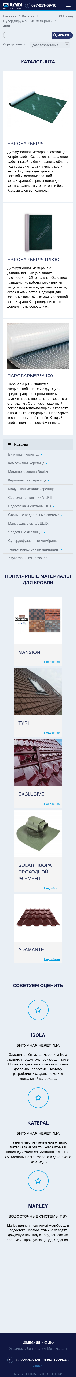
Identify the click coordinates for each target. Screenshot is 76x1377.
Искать (64, 35)
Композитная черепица (26, 462)
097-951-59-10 (43, 5)
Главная (9, 16)
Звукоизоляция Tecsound (28, 557)
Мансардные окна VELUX (28, 523)
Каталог (28, 16)
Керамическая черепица (27, 480)
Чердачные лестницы (25, 531)
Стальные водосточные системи (33, 514)
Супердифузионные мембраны (27, 21)
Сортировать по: (15, 44)
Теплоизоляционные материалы (33, 549)
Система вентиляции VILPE (30, 497)
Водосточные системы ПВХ (30, 506)
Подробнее (52, 661)
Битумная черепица (23, 454)
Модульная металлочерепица (31, 488)
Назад (68, 16)
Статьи (37, 1365)
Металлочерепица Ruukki (28, 471)
